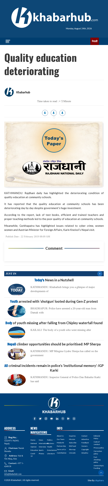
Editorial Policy (97, 437)
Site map (72, 449)
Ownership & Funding (99, 467)
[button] (101, 473)
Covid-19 (33, 454)
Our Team (60, 439)
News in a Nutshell (54, 280)
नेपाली (94, 41)
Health (49, 447)
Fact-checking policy (97, 459)
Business (49, 443)
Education (33, 450)
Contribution (61, 453)
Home (33, 440)
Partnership (61, 446)
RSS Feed (72, 446)
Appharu (99, 480)
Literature (49, 453)
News (41, 440)
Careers (84, 446)
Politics (49, 440)
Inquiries (72, 436)
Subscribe (72, 443)
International (41, 443)
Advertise (85, 439)
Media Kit (60, 443)
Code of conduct (97, 443)
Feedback (85, 443)
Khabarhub (23, 92)
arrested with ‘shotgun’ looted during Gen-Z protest (54, 301)
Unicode (72, 453)
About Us (60, 436)
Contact (84, 436)
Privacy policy (99, 448)
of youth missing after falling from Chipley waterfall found (54, 323)
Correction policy (98, 452)
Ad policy (84, 453)
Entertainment (49, 450)
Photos (41, 453)
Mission (72, 439)
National (33, 443)
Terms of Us (61, 449)
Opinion (33, 447)
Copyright (85, 449)
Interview (41, 447)
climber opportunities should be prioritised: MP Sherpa (54, 344)
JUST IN (11, 273)
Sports (41, 450)
